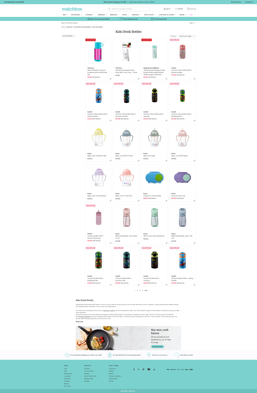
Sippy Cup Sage (149, 156)
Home (63, 27)
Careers (86, 373)
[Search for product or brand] (109, 9)
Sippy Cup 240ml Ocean (124, 156)
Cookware (88, 15)
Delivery (111, 371)
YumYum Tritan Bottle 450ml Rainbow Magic (181, 71)
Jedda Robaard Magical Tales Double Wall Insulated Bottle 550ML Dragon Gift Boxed (154, 72)
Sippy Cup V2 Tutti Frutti (123, 196)
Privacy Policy (113, 378)
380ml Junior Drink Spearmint (153, 236)
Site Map (87, 381)
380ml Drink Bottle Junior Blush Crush (126, 237)
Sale (65, 368)
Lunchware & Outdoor (166, 15)
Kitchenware (75, 15)
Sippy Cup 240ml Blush (179, 156)
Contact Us (112, 368)
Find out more (157, 347)
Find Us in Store (89, 371)
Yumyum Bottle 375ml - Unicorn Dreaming (95, 237)
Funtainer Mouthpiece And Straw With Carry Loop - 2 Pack (126, 71)
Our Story (87, 368)
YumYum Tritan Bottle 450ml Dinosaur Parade (125, 115)
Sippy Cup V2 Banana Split (96, 156)
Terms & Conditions (115, 376)
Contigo (112, 310)
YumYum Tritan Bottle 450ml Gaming (153, 115)
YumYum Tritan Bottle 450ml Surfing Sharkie (97, 115)
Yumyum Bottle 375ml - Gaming (151, 279)
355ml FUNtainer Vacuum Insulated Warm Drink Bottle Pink (97, 72)
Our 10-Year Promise (90, 376)
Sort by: (173, 36)
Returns (111, 373)
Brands (182, 15)
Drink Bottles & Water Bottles (82, 27)
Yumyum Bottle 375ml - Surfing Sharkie (182, 279)
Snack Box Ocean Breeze (152, 196)
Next (146, 290)
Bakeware (113, 15)
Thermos (106, 310)
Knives (124, 15)
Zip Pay (111, 381)
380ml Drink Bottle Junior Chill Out (181, 237)
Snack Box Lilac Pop (178, 196)
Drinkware (135, 15)
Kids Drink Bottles (97, 27)
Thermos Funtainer (84, 316)
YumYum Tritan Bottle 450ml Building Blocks (181, 115)
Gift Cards (67, 386)
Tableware (101, 15)
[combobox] (128, 9)
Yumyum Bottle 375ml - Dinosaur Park (123, 279)
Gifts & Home (149, 15)
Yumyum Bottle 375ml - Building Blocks (95, 279)
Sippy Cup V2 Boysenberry (96, 196)
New (65, 371)
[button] (128, 391)
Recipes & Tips (88, 378)
